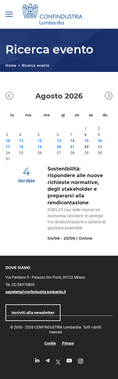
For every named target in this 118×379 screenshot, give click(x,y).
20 (59, 147)
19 (40, 147)
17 (8, 147)
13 (59, 141)
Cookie (50, 343)
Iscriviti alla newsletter (32, 312)
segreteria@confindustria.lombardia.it (35, 292)
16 (100, 141)
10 (8, 141)
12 (40, 141)
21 (72, 147)
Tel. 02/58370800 (19, 285)
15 (86, 141)
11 (21, 141)
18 (21, 147)
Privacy (68, 343)
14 (72, 141)
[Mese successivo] (109, 96)
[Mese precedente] (9, 96)
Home (10, 65)
